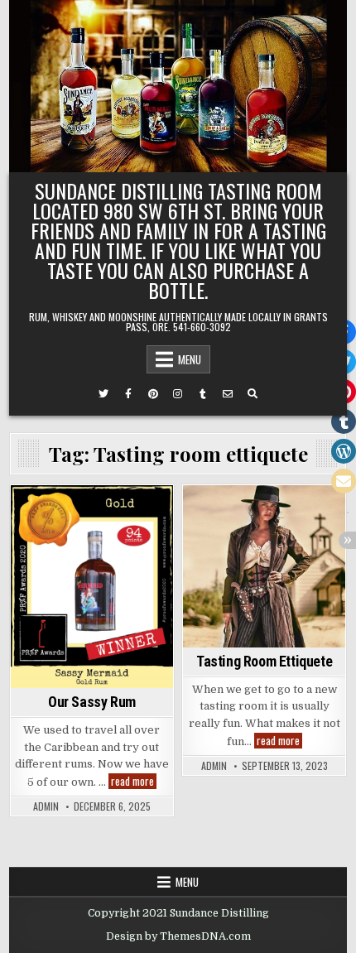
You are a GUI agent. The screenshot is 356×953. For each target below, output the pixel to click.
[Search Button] (252, 394)
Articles (264, 514)
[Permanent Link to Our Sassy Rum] (92, 586)
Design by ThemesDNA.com (178, 936)
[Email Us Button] (227, 394)
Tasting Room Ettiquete (264, 661)
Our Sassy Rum (92, 701)
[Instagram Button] (178, 394)
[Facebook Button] (128, 394)
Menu (189, 359)
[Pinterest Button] (153, 394)
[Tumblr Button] (203, 394)
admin (46, 806)
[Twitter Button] (103, 394)
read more (133, 781)
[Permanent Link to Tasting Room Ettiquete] (264, 566)
